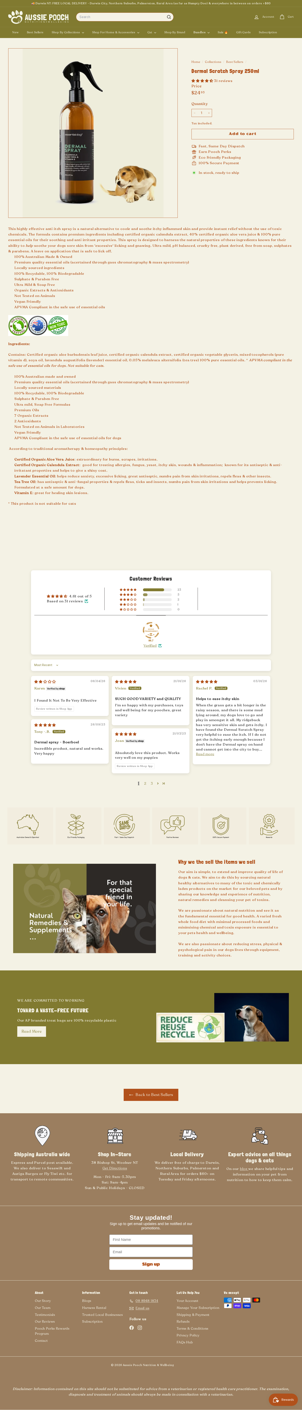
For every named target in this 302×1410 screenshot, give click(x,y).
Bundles (200, 32)
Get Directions (115, 1168)
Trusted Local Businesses (102, 1315)
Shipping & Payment (193, 1315)
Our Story (43, 1301)
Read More (32, 1031)
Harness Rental (94, 1308)
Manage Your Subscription (198, 1308)
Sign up (151, 1264)
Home (196, 62)
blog (244, 1168)
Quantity (199, 103)
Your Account (187, 1301)
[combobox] (125, 17)
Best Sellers (35, 32)
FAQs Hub (185, 1342)
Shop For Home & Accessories (114, 32)
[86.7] (151, 630)
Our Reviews (45, 1321)
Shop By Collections (66, 32)
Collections (213, 62)
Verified (150, 645)
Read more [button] (205, 754)
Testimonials (45, 1315)
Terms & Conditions (192, 1328)
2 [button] (145, 783)
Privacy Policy (188, 1335)
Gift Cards (243, 32)
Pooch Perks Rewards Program (52, 1331)
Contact (41, 1340)
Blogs (86, 1301)
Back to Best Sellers (154, 1094)
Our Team (43, 1308)
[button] (202, 81)
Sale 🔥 (223, 32)
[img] (45, 681)
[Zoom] (93, 133)
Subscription (268, 32)
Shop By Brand (174, 32)
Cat (150, 32)
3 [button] (152, 783)
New (15, 32)
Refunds (183, 1321)
